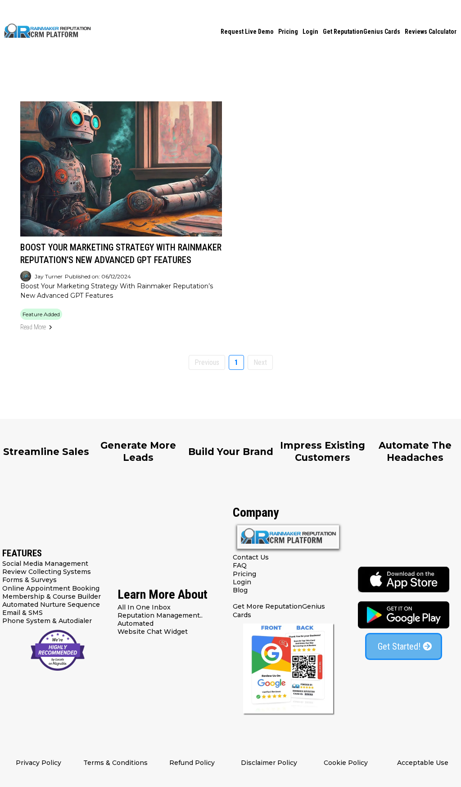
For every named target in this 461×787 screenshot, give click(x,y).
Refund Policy (192, 763)
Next (260, 362)
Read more (33, 327)
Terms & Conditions (115, 763)
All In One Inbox (144, 607)
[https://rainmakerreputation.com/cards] (288, 668)
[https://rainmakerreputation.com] (47, 31)
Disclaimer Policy (269, 763)
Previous (206, 362)
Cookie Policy (346, 763)
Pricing (288, 31)
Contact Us (251, 557)
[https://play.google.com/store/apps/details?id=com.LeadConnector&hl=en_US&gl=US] (403, 614)
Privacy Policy (38, 763)
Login (310, 31)
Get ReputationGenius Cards (361, 31)
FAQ (240, 565)
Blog (240, 590)
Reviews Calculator (430, 31)
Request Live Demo (247, 31)
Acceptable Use (422, 763)
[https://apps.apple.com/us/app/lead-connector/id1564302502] (403, 579)
